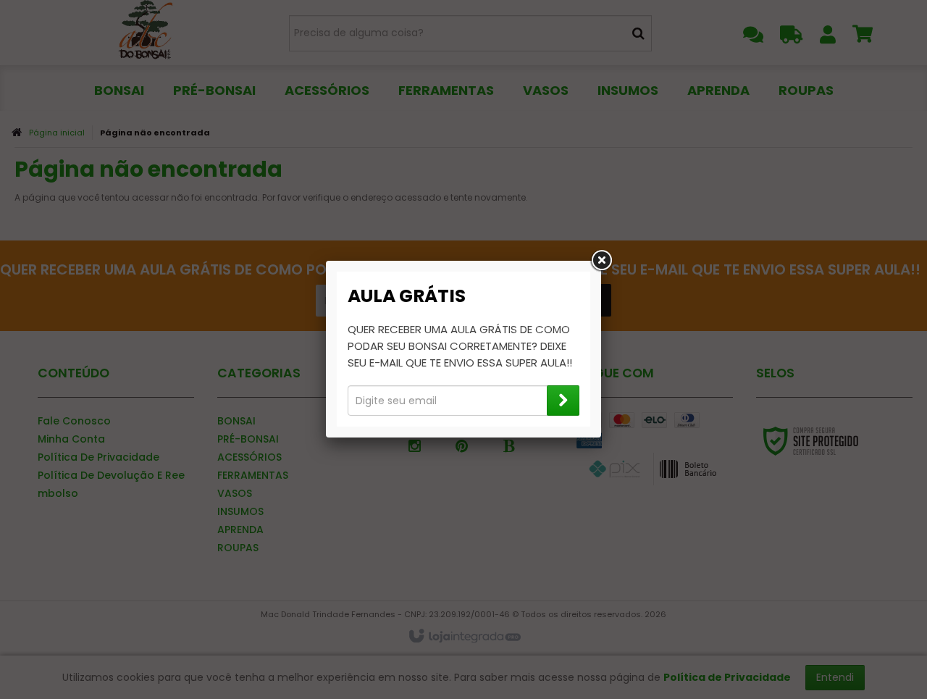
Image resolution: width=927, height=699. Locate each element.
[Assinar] (563, 400)
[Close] (601, 261)
